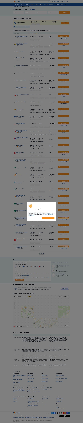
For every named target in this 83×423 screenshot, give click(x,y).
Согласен (48, 217)
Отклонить (35, 217)
